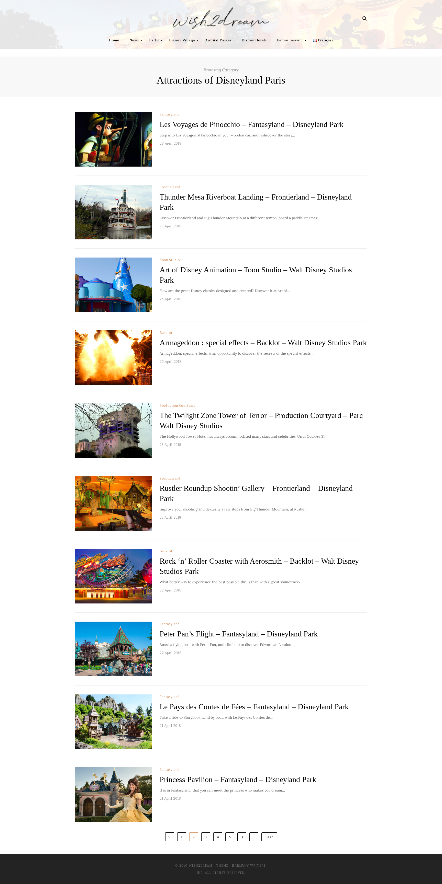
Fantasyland (170, 114)
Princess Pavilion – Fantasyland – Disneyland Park (238, 779)
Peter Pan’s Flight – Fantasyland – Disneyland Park (239, 634)
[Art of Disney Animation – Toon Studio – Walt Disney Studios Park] (113, 285)
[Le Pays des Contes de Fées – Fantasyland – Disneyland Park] (113, 721)
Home (114, 40)
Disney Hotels (254, 40)
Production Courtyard (178, 405)
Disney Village (182, 40)
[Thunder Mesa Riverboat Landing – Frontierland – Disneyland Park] (113, 212)
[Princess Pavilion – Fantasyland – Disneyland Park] (113, 794)
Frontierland (170, 187)
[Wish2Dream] (221, 18)
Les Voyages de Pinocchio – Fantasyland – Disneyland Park (252, 124)
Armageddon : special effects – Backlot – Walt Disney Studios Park (263, 343)
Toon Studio (170, 260)
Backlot (166, 333)
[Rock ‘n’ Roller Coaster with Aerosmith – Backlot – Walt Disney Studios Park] (113, 576)
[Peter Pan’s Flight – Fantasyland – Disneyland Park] (113, 649)
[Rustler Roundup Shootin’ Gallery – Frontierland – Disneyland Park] (113, 503)
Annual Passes (218, 40)
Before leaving (290, 40)
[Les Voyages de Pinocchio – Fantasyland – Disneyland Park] (113, 139)
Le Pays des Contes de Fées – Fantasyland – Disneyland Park (254, 707)
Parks (154, 40)
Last (269, 837)
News (134, 40)
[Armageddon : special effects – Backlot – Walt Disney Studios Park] (113, 357)
